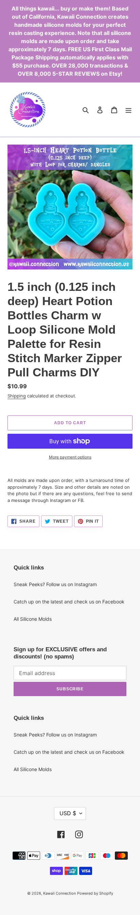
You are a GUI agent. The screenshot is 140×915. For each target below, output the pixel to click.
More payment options (70, 457)
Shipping (16, 395)
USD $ (67, 813)
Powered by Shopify (95, 893)
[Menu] (128, 109)
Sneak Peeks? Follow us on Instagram (55, 584)
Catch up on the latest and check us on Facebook (69, 601)
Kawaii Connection (59, 893)
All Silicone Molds (33, 619)
